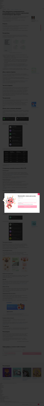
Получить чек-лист (27, 206)
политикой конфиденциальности (26, 202)
